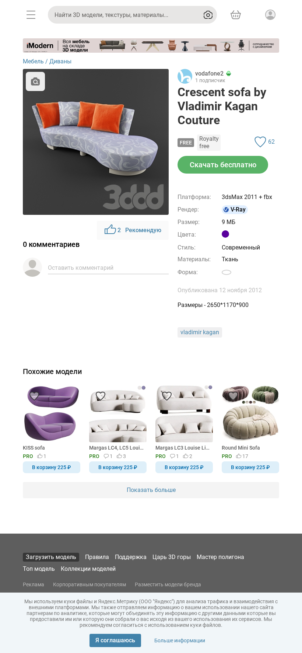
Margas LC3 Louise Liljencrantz (182, 448)
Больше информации (179, 640)
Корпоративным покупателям (89, 584)
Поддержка (131, 557)
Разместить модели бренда (168, 584)
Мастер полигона (220, 557)
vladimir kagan (199, 332)
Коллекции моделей (88, 568)
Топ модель (39, 568)
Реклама (33, 584)
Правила (97, 557)
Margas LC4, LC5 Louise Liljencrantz (116, 448)
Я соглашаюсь (115, 640)
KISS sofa (34, 448)
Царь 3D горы (171, 557)
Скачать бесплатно (223, 164)
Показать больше (151, 489)
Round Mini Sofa (241, 448)
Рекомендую (139, 230)
